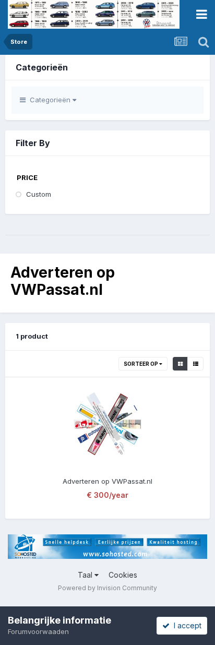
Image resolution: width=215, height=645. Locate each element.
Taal (86, 574)
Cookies (123, 574)
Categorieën (49, 99)
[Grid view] (180, 364)
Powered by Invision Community (107, 588)
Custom (38, 194)
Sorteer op (141, 364)
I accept (185, 625)
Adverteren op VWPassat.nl (107, 481)
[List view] (195, 364)
